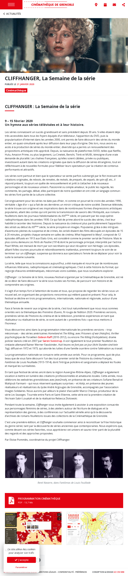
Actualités (13, 13)
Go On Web (119, 572)
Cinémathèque (16, 90)
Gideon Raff (45, 337)
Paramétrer (21, 567)
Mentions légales (47, 572)
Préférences (81, 572)
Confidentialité (66, 572)
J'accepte (23, 560)
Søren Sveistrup (52, 341)
